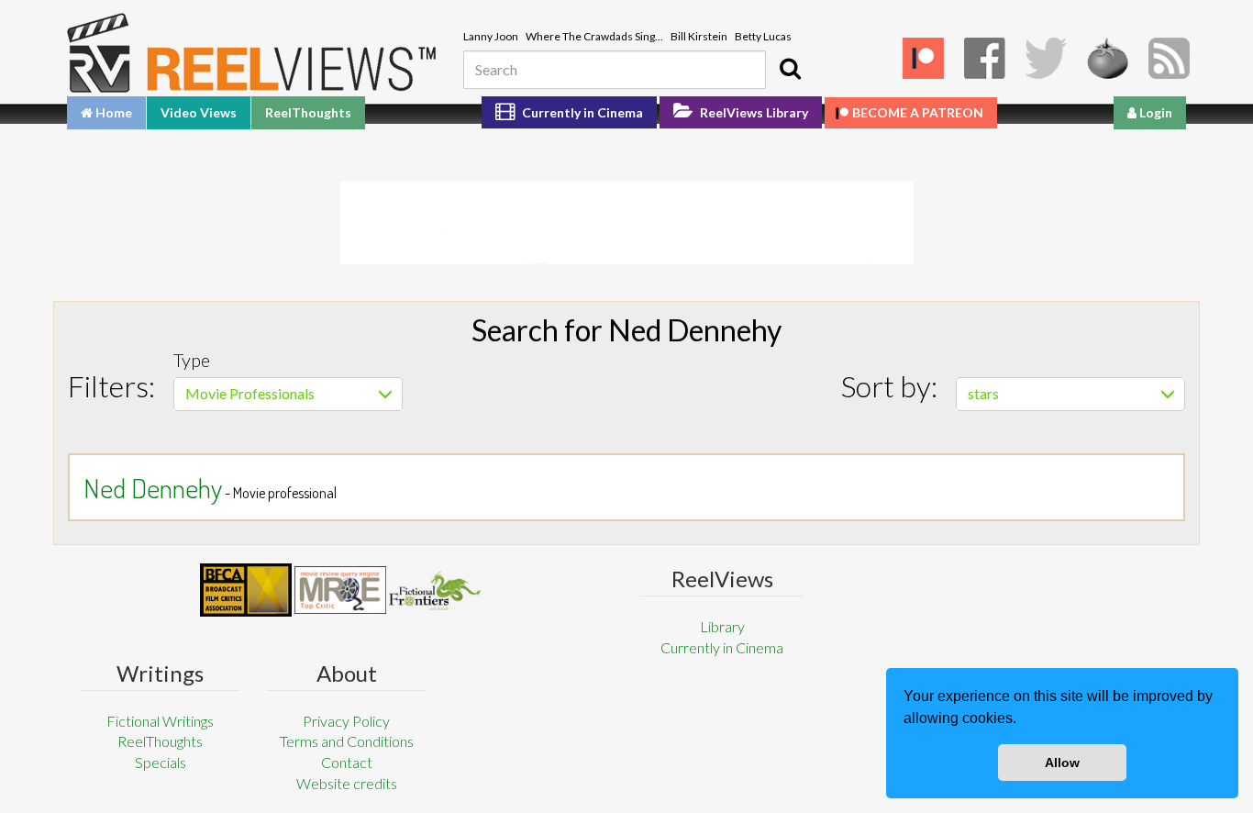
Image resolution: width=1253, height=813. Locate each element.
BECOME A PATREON (917, 112)
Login (1154, 112)
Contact (346, 762)
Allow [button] (1062, 762)
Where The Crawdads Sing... (594, 36)
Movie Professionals (250, 393)
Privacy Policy (346, 720)
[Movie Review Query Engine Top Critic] (340, 590)
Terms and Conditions (347, 741)
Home (112, 112)
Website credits (346, 783)
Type (191, 360)
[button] (1023, 720)
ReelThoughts (308, 112)
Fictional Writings (160, 720)
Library (722, 626)
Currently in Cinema (581, 112)
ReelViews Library (752, 112)
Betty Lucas (763, 36)
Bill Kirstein (699, 36)
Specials (160, 762)
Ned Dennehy (152, 487)
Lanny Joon (490, 36)
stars (983, 393)
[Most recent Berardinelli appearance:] (435, 590)
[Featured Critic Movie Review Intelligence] (246, 590)
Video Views (199, 112)
